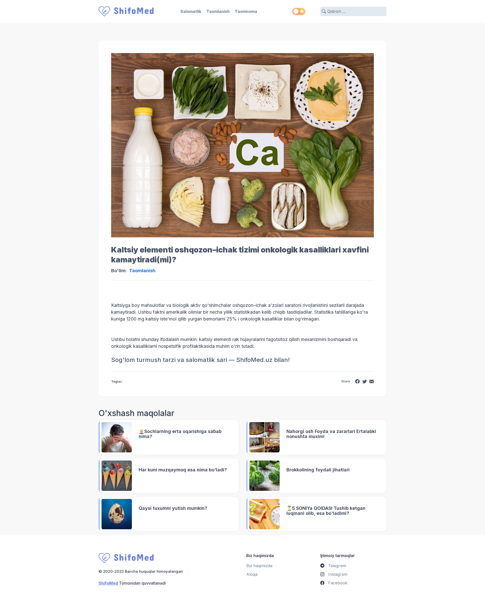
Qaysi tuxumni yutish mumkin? (173, 508)
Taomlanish (218, 11)
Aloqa (251, 574)
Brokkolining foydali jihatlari (318, 469)
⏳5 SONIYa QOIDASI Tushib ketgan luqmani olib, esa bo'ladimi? (326, 511)
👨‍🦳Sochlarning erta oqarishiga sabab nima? (180, 434)
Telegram (336, 565)
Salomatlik (190, 11)
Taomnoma (246, 11)
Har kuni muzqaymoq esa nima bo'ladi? (183, 469)
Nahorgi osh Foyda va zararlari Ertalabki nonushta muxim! (331, 434)
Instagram (337, 574)
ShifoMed (108, 583)
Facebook (337, 582)
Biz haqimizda (259, 565)
